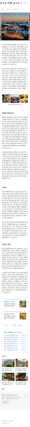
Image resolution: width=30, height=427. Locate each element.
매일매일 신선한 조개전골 (10, 302)
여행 (5, 332)
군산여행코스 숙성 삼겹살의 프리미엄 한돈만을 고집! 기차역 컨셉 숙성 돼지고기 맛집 (10, 317)
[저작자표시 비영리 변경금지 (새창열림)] (20, 325)
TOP (26, 421)
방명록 (16, 9)
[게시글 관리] (9, 325)
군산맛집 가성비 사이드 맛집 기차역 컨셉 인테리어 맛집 (10, 314)
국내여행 (10, 332)
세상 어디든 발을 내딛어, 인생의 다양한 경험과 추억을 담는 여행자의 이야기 (11, 398)
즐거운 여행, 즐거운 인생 (10, 395)
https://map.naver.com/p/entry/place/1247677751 (13, 311)
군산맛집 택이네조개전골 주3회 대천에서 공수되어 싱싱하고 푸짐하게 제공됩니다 (10, 305)
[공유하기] (7, 325)
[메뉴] (27, 3)
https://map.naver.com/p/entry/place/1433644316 (13, 299)
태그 (8, 9)
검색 (23, 3)
